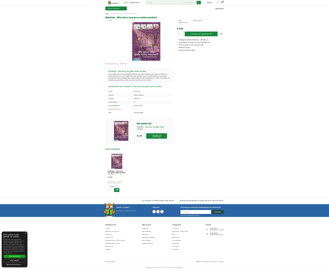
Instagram (158, 211)
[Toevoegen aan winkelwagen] (116, 190)
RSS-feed (214, 261)
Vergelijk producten (147, 243)
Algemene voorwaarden (112, 231)
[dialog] (14, 249)
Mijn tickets (145, 234)
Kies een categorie (113, 8)
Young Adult (175, 246)
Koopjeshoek (175, 243)
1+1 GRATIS (175, 228)
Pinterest (162, 211)
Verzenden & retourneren (112, 243)
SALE (173, 234)
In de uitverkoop (176, 240)
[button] (14, 264)
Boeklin (113, 261)
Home (107, 13)
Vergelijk (112, 186)
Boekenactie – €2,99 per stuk (180, 231)
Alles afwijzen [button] (14, 260)
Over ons (125, 2)
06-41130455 (213, 228)
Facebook (154, 211)
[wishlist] (218, 2)
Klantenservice (219, 8)
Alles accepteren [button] (14, 256)
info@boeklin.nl (214, 233)
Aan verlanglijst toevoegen (221, 34)
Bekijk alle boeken (134, 2)
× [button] (25, 233)
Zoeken (199, 2)
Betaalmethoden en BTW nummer (115, 240)
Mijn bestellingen (146, 231)
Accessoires (175, 249)
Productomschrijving (111, 63)
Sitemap (107, 249)
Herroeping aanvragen (148, 237)
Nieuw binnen (176, 237)
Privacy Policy (109, 237)
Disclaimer (108, 234)
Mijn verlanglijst (146, 240)
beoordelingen (179, 267)
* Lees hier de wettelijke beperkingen (189, 215)
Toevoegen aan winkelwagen (157, 135)
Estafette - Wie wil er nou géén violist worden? (117, 172)
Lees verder (15, 253)
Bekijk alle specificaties (114, 109)
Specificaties (123, 63)
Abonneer (218, 212)
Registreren (145, 228)
